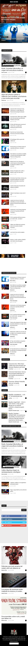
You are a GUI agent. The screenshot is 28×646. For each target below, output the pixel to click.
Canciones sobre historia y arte (7, 65)
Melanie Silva (4, 570)
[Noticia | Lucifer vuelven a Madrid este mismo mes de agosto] (5, 241)
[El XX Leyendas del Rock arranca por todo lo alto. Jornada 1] (5, 219)
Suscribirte (22, 525)
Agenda (3, 92)
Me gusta (23, 516)
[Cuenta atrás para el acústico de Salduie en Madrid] (5, 187)
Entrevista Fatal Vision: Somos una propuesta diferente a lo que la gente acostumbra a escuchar (18, 179)
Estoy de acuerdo (14, 643)
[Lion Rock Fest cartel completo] (5, 234)
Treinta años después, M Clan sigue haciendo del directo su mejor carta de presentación (18, 324)
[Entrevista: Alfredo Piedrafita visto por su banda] (4, 384)
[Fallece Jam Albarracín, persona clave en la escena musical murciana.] (5, 226)
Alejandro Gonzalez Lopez (14, 410)
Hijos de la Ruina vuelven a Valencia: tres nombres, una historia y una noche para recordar (13, 96)
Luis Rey (10, 398)
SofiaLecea (3, 100)
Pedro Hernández (13, 300)
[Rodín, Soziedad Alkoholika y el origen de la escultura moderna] (14, 60)
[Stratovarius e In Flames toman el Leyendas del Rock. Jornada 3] (14, 33)
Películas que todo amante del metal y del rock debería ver (11, 567)
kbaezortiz (12, 289)
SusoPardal (12, 310)
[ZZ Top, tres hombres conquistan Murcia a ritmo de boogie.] (5, 342)
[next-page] (5, 247)
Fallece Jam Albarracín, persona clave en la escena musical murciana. (17, 226)
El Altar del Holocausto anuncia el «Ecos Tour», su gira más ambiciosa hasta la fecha (18, 126)
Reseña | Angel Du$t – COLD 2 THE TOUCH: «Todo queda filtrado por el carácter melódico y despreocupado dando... (17, 405)
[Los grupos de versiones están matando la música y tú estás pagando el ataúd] (14, 580)
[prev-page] (2, 247)
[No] (26, 640)
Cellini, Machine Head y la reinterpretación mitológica (10, 471)
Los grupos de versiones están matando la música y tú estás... (12, 590)
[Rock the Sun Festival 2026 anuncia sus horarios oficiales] (14, 13)
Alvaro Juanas (4, 72)
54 (25, 593)
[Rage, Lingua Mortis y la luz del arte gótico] (5, 491)
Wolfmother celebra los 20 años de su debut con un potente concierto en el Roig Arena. (18, 333)
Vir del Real (11, 368)
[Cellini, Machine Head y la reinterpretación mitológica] (14, 462)
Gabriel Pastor (4, 593)
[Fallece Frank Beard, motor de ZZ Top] (5, 195)
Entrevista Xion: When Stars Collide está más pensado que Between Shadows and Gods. (18, 118)
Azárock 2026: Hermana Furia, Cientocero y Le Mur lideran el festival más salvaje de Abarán (17, 110)
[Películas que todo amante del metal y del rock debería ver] (14, 555)
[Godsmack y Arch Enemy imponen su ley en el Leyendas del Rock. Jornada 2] (5, 211)
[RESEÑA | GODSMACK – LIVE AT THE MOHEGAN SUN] (4, 397)
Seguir (24, 519)
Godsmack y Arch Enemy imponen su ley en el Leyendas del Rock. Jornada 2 (18, 211)
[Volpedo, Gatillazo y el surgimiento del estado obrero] (5, 484)
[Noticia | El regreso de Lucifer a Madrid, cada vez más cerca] (5, 172)
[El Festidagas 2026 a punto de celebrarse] (5, 141)
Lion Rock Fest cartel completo (17, 232)
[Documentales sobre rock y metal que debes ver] (14, 605)
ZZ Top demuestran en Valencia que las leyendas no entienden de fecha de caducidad (18, 350)
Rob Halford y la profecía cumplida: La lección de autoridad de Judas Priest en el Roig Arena (18, 155)
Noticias (3, 15)
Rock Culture (12, 280)
